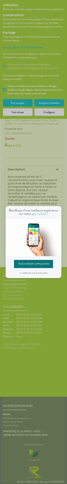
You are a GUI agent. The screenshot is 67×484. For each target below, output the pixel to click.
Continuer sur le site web (33, 273)
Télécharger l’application (33, 263)
